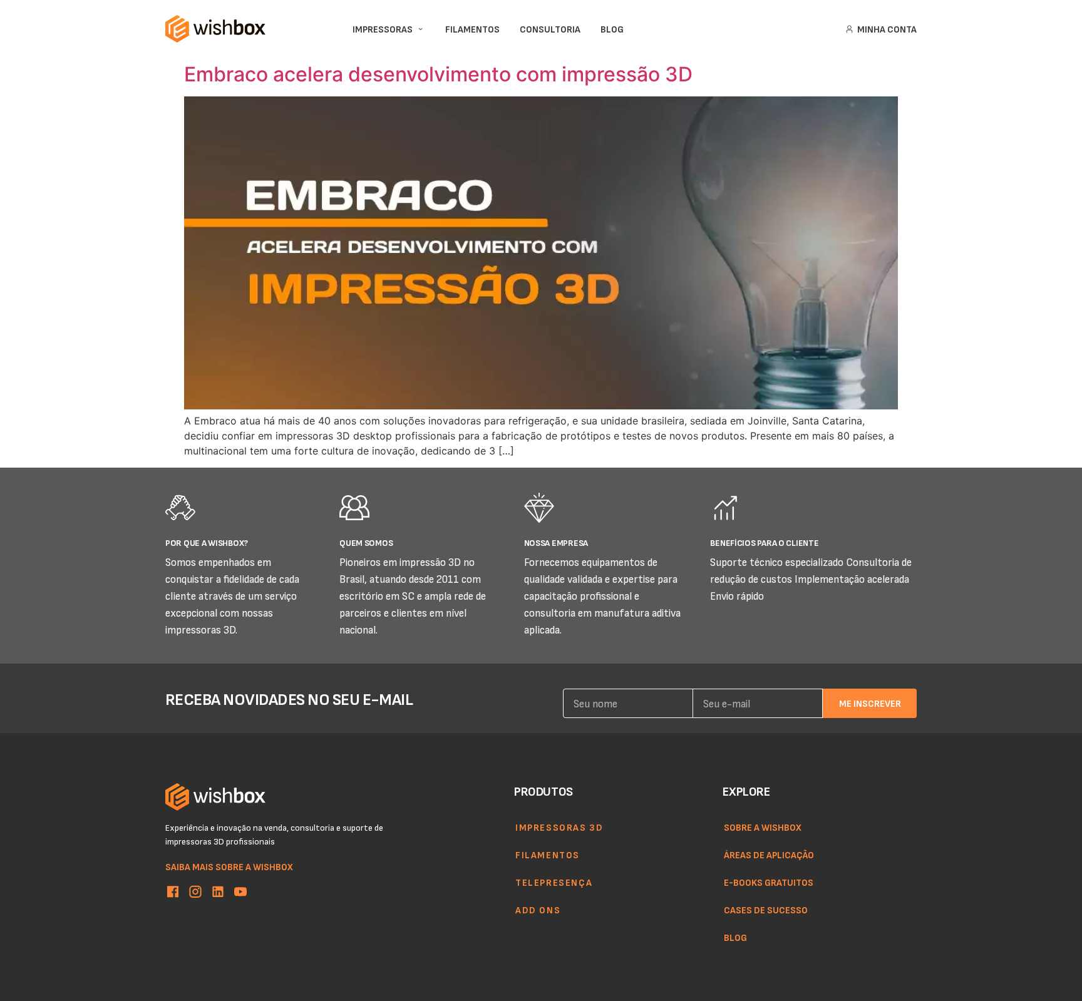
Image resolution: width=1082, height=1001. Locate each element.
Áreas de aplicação (769, 854)
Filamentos (547, 854)
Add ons (537, 909)
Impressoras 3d (559, 827)
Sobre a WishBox (762, 827)
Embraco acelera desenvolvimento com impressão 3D (438, 74)
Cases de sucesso (766, 909)
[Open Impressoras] (420, 29)
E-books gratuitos (768, 882)
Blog (735, 937)
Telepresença (553, 882)
